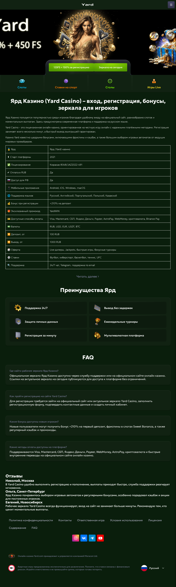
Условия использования (126, 520)
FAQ (34, 527)
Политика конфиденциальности (31, 520)
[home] (88, 5)
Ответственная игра (90, 520)
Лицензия (155, 520)
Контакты (65, 520)
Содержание (17, 527)
